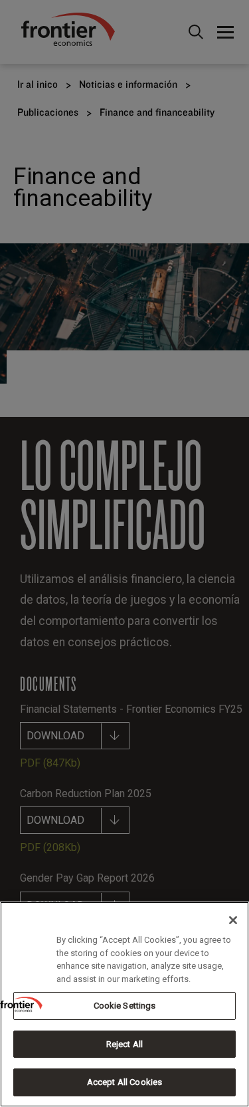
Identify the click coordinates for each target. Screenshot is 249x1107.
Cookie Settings (125, 1006)
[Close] (233, 920)
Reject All (124, 1044)
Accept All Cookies (124, 1082)
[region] (124, 1004)
